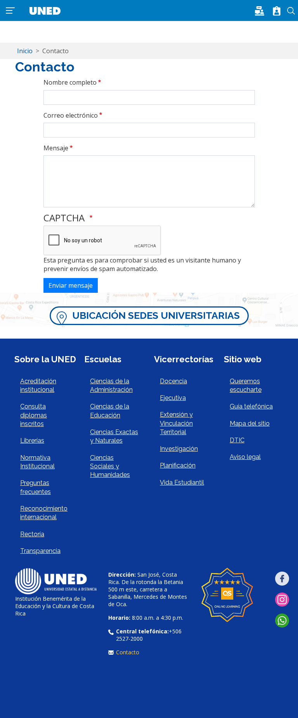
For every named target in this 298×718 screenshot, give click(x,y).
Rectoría (32, 534)
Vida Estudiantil (182, 482)
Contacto (127, 652)
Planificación (178, 465)
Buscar (291, 11)
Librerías (32, 440)
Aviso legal (245, 457)
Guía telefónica (251, 406)
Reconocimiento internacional (44, 513)
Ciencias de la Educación (109, 411)
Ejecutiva (173, 398)
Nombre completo (70, 82)
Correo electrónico (70, 115)
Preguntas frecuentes (35, 487)
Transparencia (40, 551)
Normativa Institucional (37, 462)
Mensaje (55, 148)
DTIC (237, 440)
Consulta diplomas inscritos (33, 415)
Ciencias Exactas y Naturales (114, 436)
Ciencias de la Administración (111, 385)
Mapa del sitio (250, 423)
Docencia (173, 381)
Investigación (179, 448)
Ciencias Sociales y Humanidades (110, 466)
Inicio (25, 51)
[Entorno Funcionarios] (276, 11)
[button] (262, 10)
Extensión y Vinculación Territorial (176, 423)
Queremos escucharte (246, 385)
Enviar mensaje (71, 285)
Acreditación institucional (38, 385)
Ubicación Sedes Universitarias (156, 315)
